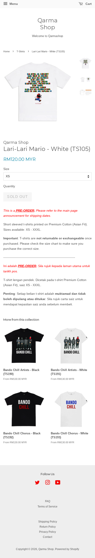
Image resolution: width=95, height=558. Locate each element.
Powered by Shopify (67, 549)
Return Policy (48, 526)
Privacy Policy (47, 531)
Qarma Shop (47, 24)
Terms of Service (47, 506)
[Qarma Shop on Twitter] (37, 483)
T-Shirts (21, 51)
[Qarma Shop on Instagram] (47, 483)
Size (6, 169)
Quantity (9, 186)
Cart (88, 4)
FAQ (47, 501)
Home (6, 51)
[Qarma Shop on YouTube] (57, 483)
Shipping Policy (47, 521)
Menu (13, 4)
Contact (47, 536)
